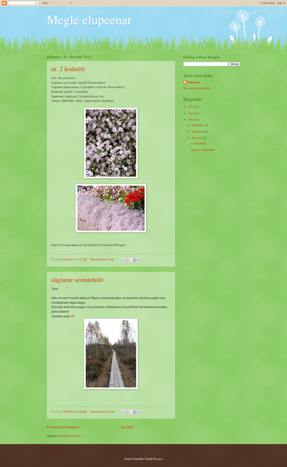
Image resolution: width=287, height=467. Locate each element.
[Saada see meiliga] (123, 260)
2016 (191, 107)
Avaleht (127, 426)
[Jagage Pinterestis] (139, 260)
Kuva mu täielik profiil (196, 88)
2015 (191, 113)
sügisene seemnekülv (77, 279)
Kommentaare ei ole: (102, 259)
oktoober (197, 138)
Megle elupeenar (89, 19)
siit (72, 316)
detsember (198, 125)
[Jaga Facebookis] (135, 260)
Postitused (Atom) (70, 436)
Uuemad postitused (63, 426)
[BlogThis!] (127, 260)
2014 (191, 120)
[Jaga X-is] (131, 260)
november (198, 132)
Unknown (194, 82)
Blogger (157, 459)
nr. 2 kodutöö (68, 68)
